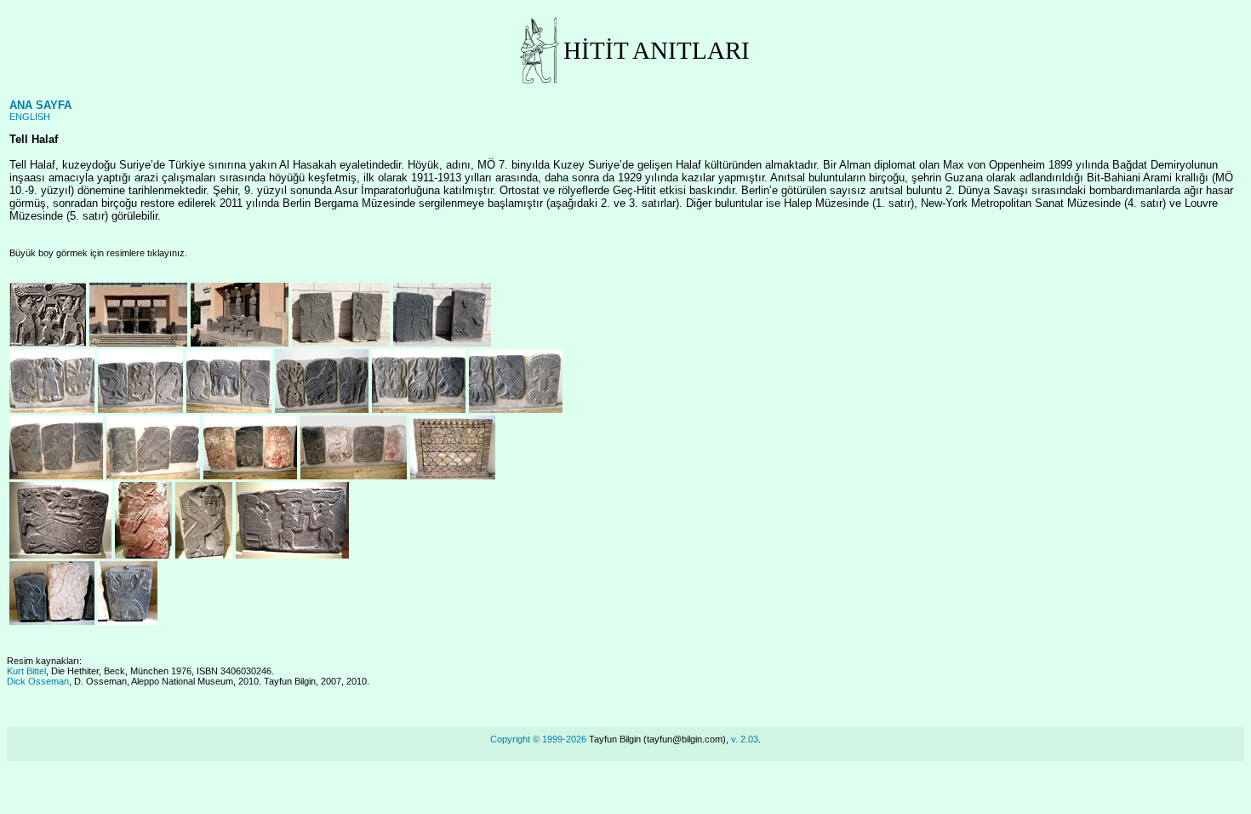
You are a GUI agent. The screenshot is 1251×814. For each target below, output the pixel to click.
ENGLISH (29, 117)
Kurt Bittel (26, 671)
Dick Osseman (38, 681)
